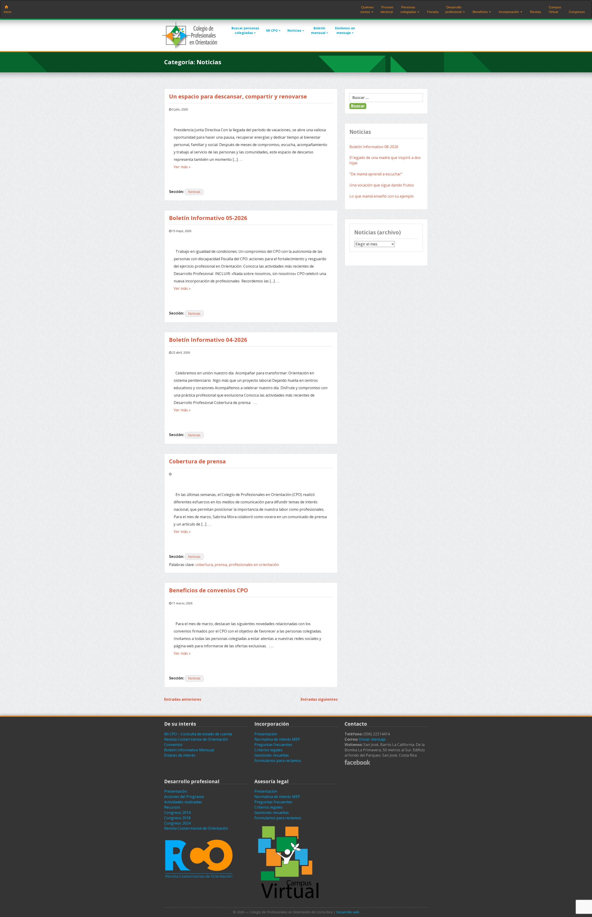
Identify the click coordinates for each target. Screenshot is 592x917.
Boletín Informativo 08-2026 (373, 146)
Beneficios (480, 12)
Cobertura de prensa (198, 461)
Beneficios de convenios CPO (208, 590)
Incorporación (509, 12)
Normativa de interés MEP (277, 739)
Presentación (265, 734)
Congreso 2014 (177, 812)
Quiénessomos (366, 9)
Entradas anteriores (182, 699)
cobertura (204, 564)
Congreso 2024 (177, 823)
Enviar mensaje (372, 739)
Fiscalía (432, 12)
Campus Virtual (554, 9)
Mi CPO (272, 30)
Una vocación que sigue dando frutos (381, 185)
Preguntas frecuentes (273, 744)
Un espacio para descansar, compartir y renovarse (238, 96)
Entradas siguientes (319, 699)
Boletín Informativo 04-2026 (208, 339)
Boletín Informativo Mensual (189, 749)
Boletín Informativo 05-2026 (208, 218)
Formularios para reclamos (277, 760)
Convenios (173, 744)
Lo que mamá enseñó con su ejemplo (381, 196)
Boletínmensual (318, 30)
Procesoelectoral (386, 9)
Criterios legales (268, 749)
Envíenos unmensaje (345, 30)
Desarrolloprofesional (453, 9)
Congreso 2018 (177, 817)
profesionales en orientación (254, 564)
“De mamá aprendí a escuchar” (375, 174)
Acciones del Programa (184, 796)
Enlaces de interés (179, 755)
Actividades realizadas (183, 801)
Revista (535, 12)
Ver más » (182, 166)
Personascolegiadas (408, 9)
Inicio (7, 12)
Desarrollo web (347, 912)
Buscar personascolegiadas (245, 30)
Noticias (294, 30)
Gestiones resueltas (271, 755)
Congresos (576, 12)
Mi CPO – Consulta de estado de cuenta (198, 734)
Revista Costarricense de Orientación (196, 739)
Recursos (172, 807)
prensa (221, 564)
